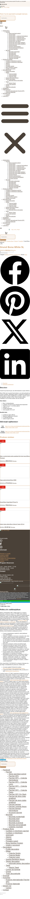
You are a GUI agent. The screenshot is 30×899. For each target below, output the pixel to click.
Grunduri (21, 241)
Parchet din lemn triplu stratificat (17, 42)
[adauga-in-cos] (15, 463)
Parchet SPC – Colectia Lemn (16, 37)
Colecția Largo (12, 76)
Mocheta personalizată (14, 57)
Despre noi (6, 93)
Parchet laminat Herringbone (16, 47)
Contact (6, 96)
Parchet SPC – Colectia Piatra (16, 40)
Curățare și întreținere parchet (13, 61)
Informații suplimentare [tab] (8, 384)
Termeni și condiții (5, 553)
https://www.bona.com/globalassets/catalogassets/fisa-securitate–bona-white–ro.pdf (17, 432)
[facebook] (1, 544)
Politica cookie (4, 559)
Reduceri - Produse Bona (15, 254)
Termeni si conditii (22, 620)
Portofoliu (6, 89)
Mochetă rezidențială (14, 51)
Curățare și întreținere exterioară (14, 62)
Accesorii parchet (13, 49)
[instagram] (1, 547)
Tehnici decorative (10, 79)
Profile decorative (10, 71)
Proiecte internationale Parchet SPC (15, 91)
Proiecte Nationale (10, 92)
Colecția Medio (12, 75)
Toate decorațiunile (11, 87)
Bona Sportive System (11, 67)
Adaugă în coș (4, 253)
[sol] (23, 586)
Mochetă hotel (12, 53)
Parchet (8, 32)
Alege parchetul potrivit (15, 33)
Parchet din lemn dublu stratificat (17, 44)
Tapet (7, 81)
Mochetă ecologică (13, 55)
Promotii (6, 88)
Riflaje (7, 72)
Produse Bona (7, 59)
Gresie (7, 85)
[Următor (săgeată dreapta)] (2, 894)
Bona (26, 254)
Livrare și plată (4, 555)
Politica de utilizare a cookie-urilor (8, 621)
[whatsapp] (1, 541)
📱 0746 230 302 (3, 4)
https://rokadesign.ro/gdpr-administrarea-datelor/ (14, 668)
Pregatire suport (10, 66)
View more (19, 598)
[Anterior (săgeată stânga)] (0, 894)
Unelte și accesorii (10, 68)
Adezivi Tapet (12, 83)
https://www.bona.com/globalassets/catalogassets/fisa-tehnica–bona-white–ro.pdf (17, 427)
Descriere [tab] (5, 383)
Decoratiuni (7, 70)
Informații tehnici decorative (16, 80)
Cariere (8, 94)
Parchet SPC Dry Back (14, 41)
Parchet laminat (13, 45)
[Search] (3, 21)
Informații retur (4, 556)
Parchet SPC (12, 34)
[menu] (15, 228)
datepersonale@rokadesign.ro (7, 625)
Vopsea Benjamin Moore (12, 77)
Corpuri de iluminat (11, 84)
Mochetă (8, 50)
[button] (15, 128)
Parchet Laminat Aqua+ (15, 46)
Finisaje (8, 64)
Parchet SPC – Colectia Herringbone (18, 36)
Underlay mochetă (13, 58)
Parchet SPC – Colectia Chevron (17, 38)
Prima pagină (3, 241)
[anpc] (6, 583)
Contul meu (2, 6)
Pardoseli (6, 30)
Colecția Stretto (13, 74)
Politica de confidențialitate (7, 558)
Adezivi (8, 63)
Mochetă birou (12, 54)
